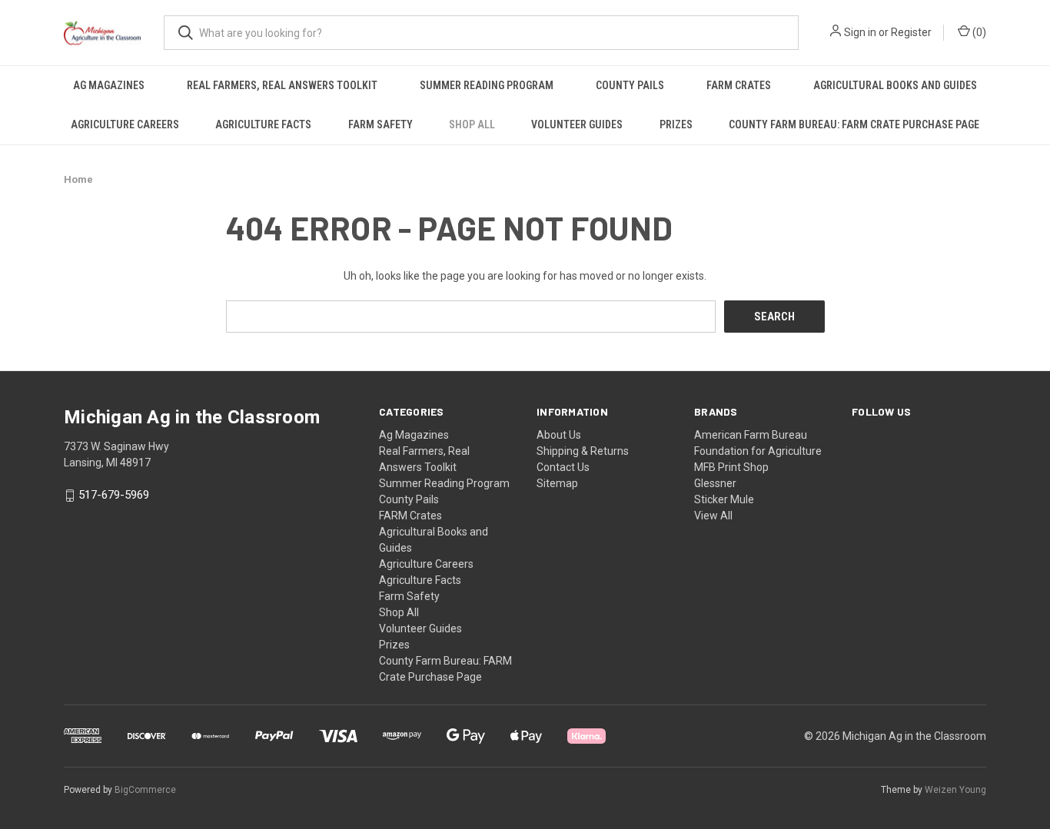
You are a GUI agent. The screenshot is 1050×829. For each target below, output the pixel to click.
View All (713, 515)
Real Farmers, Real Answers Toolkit (282, 85)
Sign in (860, 32)
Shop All (472, 124)
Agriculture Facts (263, 124)
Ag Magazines (109, 85)
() (978, 32)
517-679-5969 (113, 495)
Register (911, 32)
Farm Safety (380, 124)
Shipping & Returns (583, 451)
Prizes (676, 124)
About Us (559, 435)
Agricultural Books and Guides (895, 85)
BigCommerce (145, 789)
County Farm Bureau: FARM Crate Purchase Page (854, 124)
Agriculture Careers (125, 124)
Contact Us (563, 467)
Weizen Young (955, 789)
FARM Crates (738, 85)
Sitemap (557, 483)
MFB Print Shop (731, 467)
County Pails (630, 85)
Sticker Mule (724, 499)
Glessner (715, 483)
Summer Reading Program (486, 85)
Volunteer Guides (577, 124)
